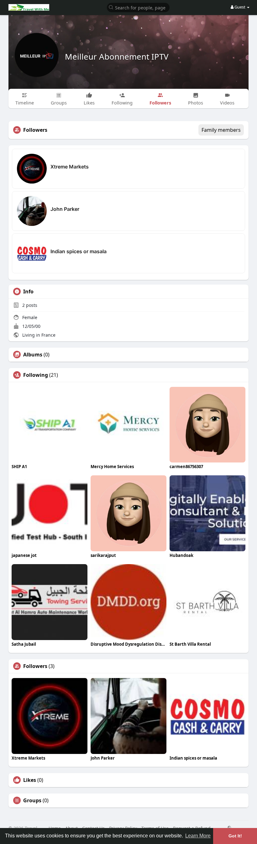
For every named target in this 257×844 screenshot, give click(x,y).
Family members (221, 129)
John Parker (64, 209)
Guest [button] (239, 7)
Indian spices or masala (78, 251)
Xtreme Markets (69, 166)
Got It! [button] (235, 835)
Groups (32, 800)
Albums (32, 354)
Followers (35, 666)
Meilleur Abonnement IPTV (117, 56)
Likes (29, 780)
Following (35, 374)
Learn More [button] (198, 835)
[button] (138, 7)
